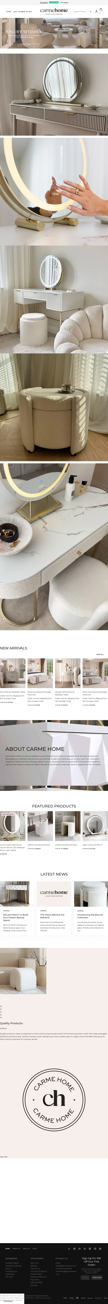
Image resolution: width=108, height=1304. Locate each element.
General (6, 911)
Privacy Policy (36, 1274)
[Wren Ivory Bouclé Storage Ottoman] (95, 673)
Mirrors (8, 1269)
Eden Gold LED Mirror (92, 845)
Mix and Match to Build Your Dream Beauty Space (15, 918)
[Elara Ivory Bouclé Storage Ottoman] (40, 673)
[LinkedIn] (95, 1248)
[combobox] (80, 11)
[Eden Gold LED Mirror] (95, 826)
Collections (10, 1274)
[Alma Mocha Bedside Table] (12, 673)
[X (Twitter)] (90, 1248)
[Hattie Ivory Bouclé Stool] (40, 826)
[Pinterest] (84, 1248)
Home (7, 1248)
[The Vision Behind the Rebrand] (54, 894)
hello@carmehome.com (66, 1266)
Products (16, 1248)
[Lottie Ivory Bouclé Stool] (67, 826)
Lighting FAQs (36, 1282)
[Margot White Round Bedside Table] (67, 673)
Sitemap (33, 1285)
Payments (34, 1280)
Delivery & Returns (38, 1277)
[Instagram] (74, 1248)
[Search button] (90, 11)
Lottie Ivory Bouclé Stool (66, 845)
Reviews (33, 1266)
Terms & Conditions (38, 1271)
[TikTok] (69, 1248)
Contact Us (35, 1269)
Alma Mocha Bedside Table (12, 692)
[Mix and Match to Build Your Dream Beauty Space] (17, 894)
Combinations (11, 1271)
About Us (26, 1248)
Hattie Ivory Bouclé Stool (39, 845)
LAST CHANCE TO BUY (22, 11)
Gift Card (9, 1277)
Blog (35, 1248)
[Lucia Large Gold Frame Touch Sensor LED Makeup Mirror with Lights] (12, 826)
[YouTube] (100, 1248)
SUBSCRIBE (97, 1278)
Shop (8, 11)
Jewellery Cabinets (13, 1266)
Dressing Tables (12, 1263)
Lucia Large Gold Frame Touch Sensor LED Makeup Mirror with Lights (12, 847)
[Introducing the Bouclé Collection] (91, 894)
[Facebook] (79, 1248)
